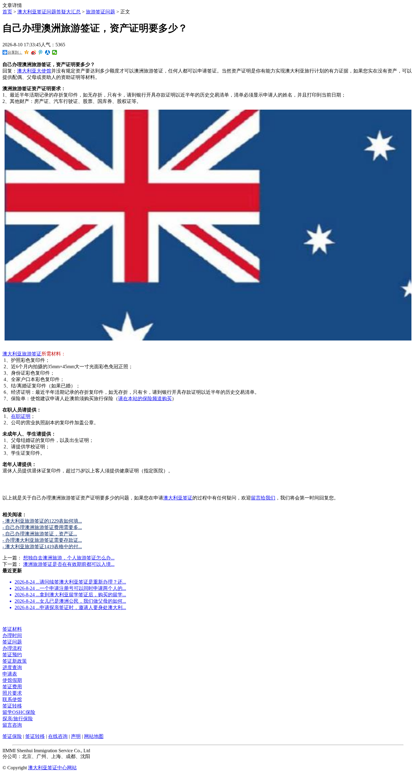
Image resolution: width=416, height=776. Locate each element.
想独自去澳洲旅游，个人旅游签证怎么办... (69, 557)
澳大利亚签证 (177, 497)
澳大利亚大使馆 (34, 70)
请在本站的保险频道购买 (145, 398)
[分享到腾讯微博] (40, 52)
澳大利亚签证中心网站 (52, 767)
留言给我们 (263, 497)
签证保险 (12, 736)
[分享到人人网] (47, 52)
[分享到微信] (54, 52)
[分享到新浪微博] (33, 52)
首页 (7, 11)
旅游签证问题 (100, 11)
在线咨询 (58, 736)
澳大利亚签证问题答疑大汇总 (49, 11)
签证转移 (35, 736)
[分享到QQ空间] (26, 52)
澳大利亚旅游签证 (21, 353)
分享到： (15, 52)
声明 (76, 736)
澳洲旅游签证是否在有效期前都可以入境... (69, 564)
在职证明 (20, 416)
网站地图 (94, 736)
